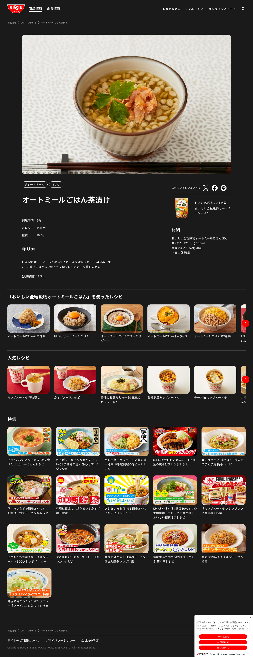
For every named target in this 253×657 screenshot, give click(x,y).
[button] (245, 323)
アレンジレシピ (29, 22)
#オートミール (34, 184)
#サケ (56, 184)
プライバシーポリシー (60, 640)
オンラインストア (221, 8)
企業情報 (53, 8)
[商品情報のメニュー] (43, 8)
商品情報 (35, 8)
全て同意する (223, 648)
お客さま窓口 (171, 8)
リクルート (192, 8)
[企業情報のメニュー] (61, 8)
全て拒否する (223, 642)
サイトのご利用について (23, 640)
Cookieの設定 (223, 637)
